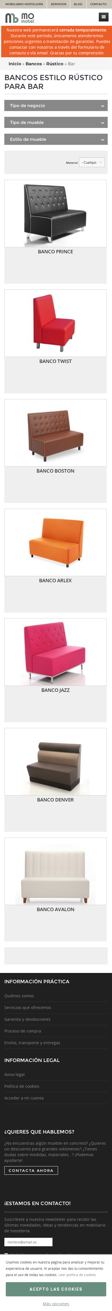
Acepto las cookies (56, 1289)
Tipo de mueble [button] (27, 122)
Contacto (98, 4)
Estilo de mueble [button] (28, 139)
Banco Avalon (55, 909)
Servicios (58, 4)
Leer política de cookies (77, 1274)
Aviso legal (14, 1074)
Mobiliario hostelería (24, 4)
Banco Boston (55, 470)
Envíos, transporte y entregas (32, 1042)
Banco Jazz (55, 690)
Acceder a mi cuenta (24, 1098)
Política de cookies (21, 1086)
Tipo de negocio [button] (27, 105)
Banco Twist (55, 361)
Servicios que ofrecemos (27, 1007)
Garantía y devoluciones (27, 1019)
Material (72, 163)
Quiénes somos (19, 995)
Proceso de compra (22, 1031)
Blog (78, 4)
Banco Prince (55, 251)
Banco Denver (55, 799)
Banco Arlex (55, 580)
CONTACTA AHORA (31, 1170)
